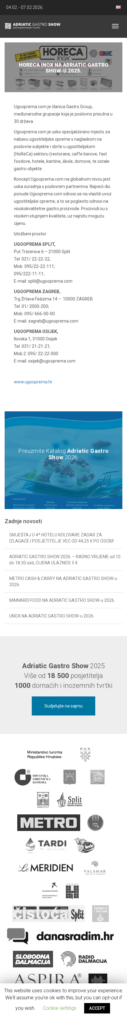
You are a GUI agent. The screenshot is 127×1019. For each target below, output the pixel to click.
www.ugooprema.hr (33, 381)
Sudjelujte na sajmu (63, 706)
